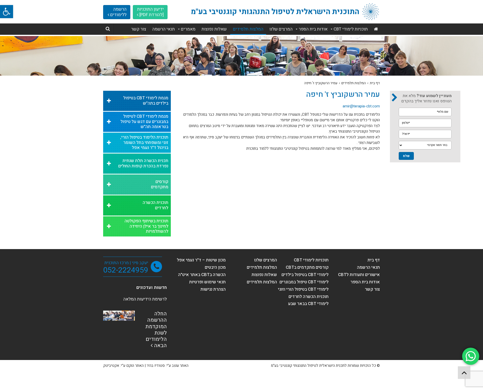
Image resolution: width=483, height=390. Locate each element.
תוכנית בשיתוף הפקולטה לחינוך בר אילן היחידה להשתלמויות (146, 226)
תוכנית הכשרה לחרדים (155, 205)
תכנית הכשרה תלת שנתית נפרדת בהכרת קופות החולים (143, 163)
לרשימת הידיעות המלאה (145, 299)
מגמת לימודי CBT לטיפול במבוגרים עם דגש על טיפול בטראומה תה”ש (144, 121)
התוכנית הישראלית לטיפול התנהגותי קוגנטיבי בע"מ (275, 11)
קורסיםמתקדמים (159, 184)
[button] (6, 11)
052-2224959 (125, 270)
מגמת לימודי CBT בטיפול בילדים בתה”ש (145, 100)
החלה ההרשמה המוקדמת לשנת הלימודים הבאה (156, 329)
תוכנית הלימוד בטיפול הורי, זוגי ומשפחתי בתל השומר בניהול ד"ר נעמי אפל (144, 142)
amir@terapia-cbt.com (361, 106)
